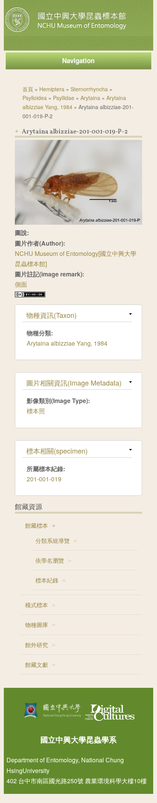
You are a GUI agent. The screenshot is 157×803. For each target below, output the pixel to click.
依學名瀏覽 (49, 560)
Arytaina (90, 98)
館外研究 (36, 645)
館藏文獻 (36, 664)
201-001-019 (44, 478)
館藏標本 (36, 525)
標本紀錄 (46, 580)
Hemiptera (51, 89)
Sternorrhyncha (89, 89)
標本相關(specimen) (57, 450)
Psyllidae (63, 98)
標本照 (36, 410)
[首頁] (67, 32)
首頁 (27, 89)
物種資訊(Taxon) (51, 315)
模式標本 (36, 605)
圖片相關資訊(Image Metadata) (74, 382)
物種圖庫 (36, 624)
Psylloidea (34, 98)
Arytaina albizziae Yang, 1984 (67, 343)
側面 (21, 284)
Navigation (78, 60)
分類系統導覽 (52, 540)
